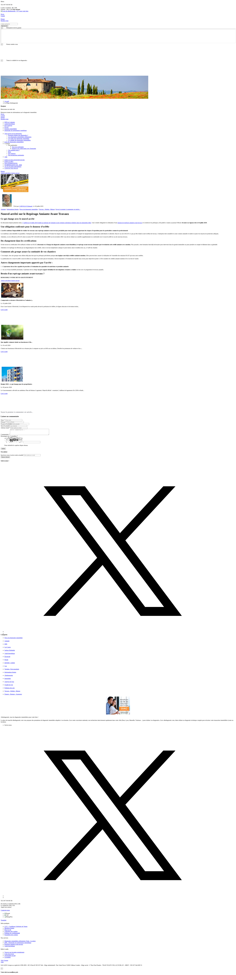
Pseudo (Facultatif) (6, 424)
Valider (3, 448)
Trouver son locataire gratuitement (14, 952)
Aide (2, 962)
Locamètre (7, 957)
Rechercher (4, 26)
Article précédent (6, 173)
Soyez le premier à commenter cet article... (68, 209)
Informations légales (13, 209)
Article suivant (15, 173)
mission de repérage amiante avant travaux (130, 223)
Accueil (6, 101)
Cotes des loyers (9, 954)
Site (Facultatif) (5, 426)
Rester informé (5, 457)
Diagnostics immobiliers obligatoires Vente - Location (20, 941)
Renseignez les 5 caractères (9, 436)
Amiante (3, 209)
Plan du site (7, 930)
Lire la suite (4, 309)
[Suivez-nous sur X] (119, 547)
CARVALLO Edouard (25, 206)
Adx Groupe (4, 960)
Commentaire (5, 434)
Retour (3, 171)
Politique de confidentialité (12, 933)
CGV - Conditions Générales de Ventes (15, 926)
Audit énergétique (9, 946)
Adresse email (5, 428)
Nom (3, 420)
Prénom (3, 422)
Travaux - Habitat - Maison (47, 209)
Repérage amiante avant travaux (13, 944)
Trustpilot (3, 920)
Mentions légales (9, 928)
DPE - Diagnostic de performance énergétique (17, 942)
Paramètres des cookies (11, 935)
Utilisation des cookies (11, 931)
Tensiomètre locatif (9, 955)
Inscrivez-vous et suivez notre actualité (12, 455)
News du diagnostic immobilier (29, 209)
